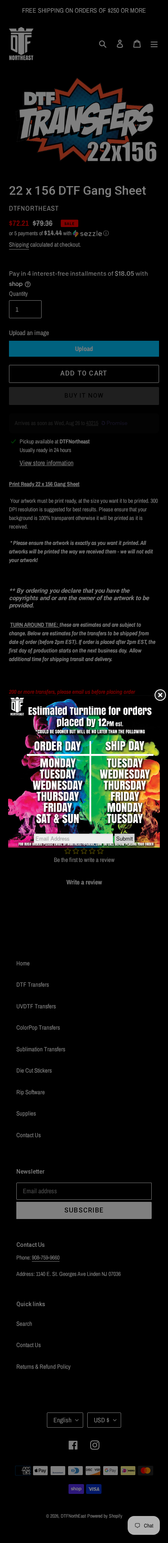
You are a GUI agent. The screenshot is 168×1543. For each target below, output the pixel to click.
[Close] (160, 695)
